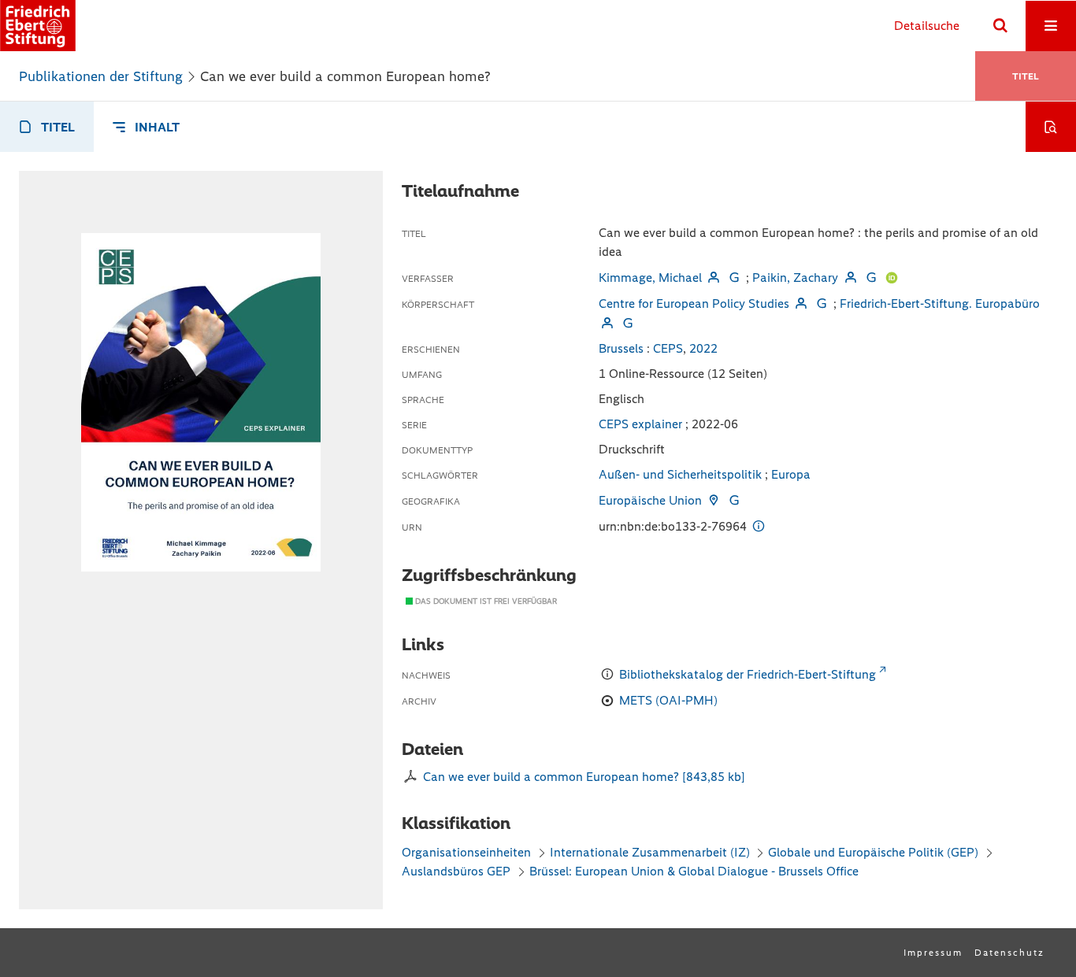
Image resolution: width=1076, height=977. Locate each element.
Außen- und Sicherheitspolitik (680, 474)
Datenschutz (1009, 952)
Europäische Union (650, 500)
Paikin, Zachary (795, 277)
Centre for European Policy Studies (694, 303)
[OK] (1000, 26)
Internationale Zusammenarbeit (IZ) (650, 852)
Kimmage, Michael (650, 277)
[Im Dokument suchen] (1051, 127)
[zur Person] (713, 277)
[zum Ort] (713, 500)
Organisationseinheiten (466, 852)
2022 (703, 348)
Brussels (621, 348)
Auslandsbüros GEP (456, 871)
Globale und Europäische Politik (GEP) (873, 852)
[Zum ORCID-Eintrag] (891, 277)
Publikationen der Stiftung (101, 76)
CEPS (668, 348)
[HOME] (38, 25)
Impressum (933, 952)
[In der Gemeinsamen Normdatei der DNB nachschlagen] (734, 277)
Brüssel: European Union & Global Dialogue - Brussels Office (694, 871)
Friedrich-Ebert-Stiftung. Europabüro (940, 303)
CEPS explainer (640, 423)
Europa (791, 474)
